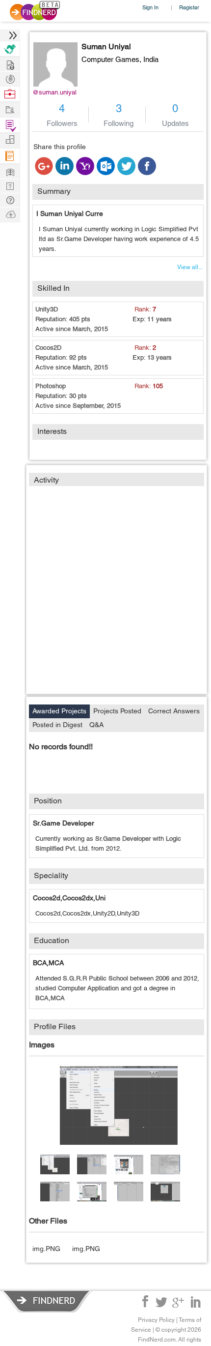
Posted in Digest (57, 725)
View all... (190, 267)
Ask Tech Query (10, 199)
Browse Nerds (10, 78)
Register (189, 7)
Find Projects (10, 109)
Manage (10, 125)
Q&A (96, 725)
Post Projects (10, 64)
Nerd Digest (10, 171)
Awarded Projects (59, 711)
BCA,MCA (48, 963)
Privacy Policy (156, 1319)
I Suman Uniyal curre (69, 213)
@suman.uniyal (54, 92)
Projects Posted (117, 711)
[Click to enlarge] (119, 1105)
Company (10, 140)
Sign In (150, 7)
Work (10, 94)
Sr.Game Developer (63, 823)
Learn (10, 156)
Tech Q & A (10, 185)
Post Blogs (10, 214)
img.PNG (46, 1249)
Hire (10, 49)
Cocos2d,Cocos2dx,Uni (69, 898)
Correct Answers (174, 711)
